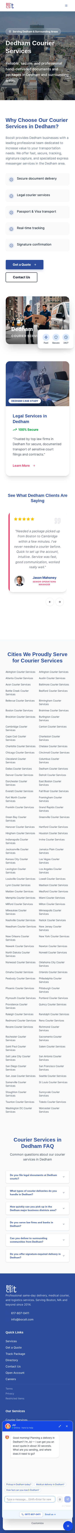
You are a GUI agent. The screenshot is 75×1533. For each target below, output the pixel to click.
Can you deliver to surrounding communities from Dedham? (28, 1240)
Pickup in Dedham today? (18, 1484)
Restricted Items (15, 1398)
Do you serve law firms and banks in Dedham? (31, 1224)
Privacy (10, 1393)
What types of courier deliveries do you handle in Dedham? (33, 1192)
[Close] (67, 1426)
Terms (9, 1388)
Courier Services (16, 1420)
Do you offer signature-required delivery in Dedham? (35, 1256)
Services (11, 1341)
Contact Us (21, 277)
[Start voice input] (60, 1499)
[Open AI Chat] (68, 1526)
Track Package (15, 1354)
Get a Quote (22, 264)
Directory (12, 1360)
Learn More (21, 465)
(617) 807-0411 (33, 1514)
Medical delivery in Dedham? (50, 1484)
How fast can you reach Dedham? (22, 1490)
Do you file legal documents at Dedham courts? (33, 1177)
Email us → (50, 1514)
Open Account (15, 1372)
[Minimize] (60, 1426)
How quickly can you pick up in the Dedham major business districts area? (33, 1208)
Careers (11, 1379)
